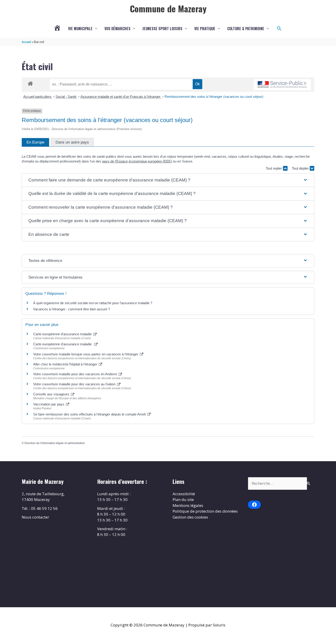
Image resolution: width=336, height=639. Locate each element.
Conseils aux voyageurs (51, 394)
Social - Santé (66, 97)
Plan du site (183, 499)
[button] (279, 29)
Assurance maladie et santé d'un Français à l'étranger (120, 97)
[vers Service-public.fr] (282, 84)
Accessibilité (184, 493)
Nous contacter (35, 517)
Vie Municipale (80, 28)
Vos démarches (117, 28)
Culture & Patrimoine (245, 28)
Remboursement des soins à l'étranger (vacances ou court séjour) (214, 97)
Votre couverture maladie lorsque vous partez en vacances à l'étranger (86, 354)
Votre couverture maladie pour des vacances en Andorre (75, 374)
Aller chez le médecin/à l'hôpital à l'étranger (65, 364)
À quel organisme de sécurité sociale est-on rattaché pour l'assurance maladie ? (92, 303)
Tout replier (274, 168)
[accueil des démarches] (30, 82)
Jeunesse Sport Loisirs (162, 28)
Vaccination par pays (49, 404)
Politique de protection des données (205, 511)
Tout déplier (301, 168)
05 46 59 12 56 (44, 508)
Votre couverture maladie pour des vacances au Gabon (74, 384)
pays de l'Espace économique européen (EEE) (137, 161)
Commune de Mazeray (168, 8)
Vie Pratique (204, 28)
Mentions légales (188, 505)
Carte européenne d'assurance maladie (63, 334)
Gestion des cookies (190, 517)
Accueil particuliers (37, 97)
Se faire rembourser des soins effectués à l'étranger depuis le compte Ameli (90, 414)
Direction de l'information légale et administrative (54, 443)
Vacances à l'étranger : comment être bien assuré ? (71, 309)
